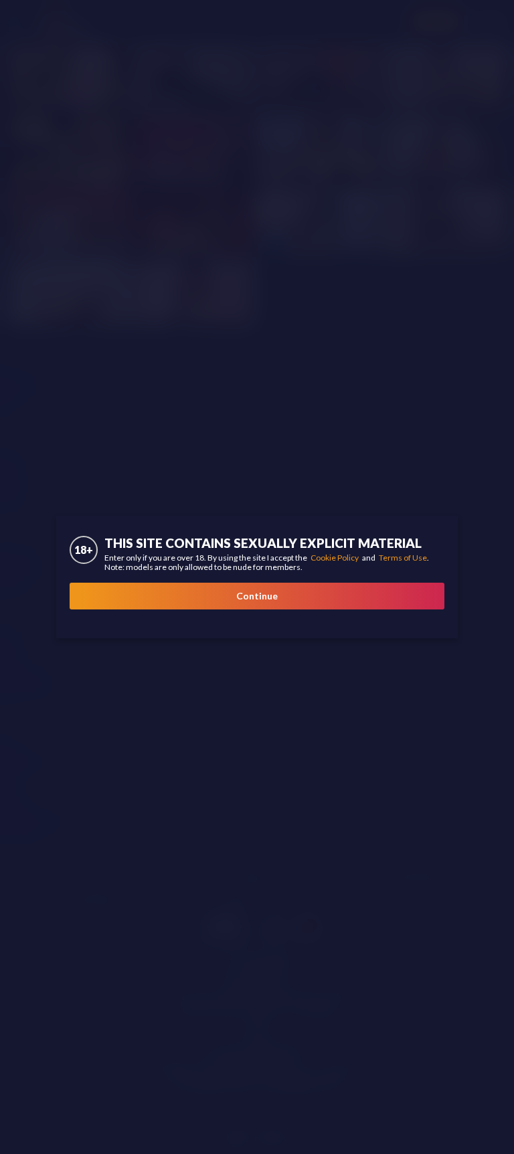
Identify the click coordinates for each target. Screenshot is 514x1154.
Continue (257, 595)
